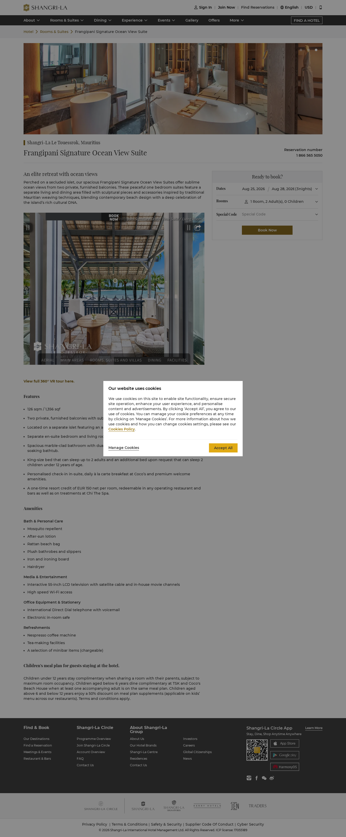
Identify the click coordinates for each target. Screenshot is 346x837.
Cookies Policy (121, 429)
